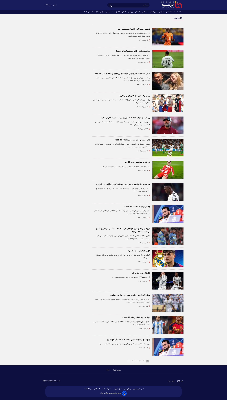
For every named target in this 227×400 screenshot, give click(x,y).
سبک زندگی (110, 12)
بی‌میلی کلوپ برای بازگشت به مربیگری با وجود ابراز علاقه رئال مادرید (125, 118)
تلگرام (173, 381)
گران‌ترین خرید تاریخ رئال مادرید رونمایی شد (134, 29)
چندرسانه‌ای (100, 12)
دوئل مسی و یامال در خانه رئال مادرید (136, 317)
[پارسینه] (170, 5)
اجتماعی (145, 12)
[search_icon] (110, 5)
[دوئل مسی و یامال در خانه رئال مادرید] (167, 325)
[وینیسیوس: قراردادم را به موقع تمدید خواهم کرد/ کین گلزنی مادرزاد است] (167, 192)
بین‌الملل (153, 12)
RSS (47, 5)
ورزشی (130, 12)
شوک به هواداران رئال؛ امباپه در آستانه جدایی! (133, 51)
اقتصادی (169, 12)
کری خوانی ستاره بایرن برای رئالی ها (137, 162)
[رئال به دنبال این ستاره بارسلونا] (167, 258)
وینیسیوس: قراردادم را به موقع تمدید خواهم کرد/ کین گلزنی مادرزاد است (123, 184)
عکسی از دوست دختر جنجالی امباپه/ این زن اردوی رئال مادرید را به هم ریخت (122, 73)
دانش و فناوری (121, 12)
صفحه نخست (178, 12)
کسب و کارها (89, 12)
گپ (182, 381)
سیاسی (161, 12)
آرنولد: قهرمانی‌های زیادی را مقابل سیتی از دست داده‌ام (130, 295)
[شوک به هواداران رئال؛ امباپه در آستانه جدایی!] (167, 59)
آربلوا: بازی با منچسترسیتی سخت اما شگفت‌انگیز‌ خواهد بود (128, 339)
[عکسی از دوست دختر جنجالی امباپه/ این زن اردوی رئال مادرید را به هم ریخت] (167, 81)
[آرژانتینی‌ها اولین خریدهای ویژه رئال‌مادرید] (167, 103)
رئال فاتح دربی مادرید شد (141, 273)
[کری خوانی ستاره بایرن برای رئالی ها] (167, 170)
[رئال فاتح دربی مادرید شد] (167, 280)
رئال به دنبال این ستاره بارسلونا (139, 251)
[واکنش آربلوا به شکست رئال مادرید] (167, 214)
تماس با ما (53, 5)
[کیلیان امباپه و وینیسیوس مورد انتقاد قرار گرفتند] (167, 147)
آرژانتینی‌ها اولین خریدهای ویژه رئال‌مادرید (134, 95)
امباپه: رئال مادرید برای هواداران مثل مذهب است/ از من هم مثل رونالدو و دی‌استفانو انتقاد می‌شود (123, 230)
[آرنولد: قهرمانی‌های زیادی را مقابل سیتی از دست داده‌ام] (167, 303)
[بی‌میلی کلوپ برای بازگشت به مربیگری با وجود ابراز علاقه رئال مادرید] (167, 125)
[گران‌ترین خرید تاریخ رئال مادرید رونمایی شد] (167, 36)
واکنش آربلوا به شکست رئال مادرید (137, 206)
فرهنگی (137, 12)
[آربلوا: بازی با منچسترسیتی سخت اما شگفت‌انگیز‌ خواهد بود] (167, 347)
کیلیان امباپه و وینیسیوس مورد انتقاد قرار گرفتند (132, 140)
